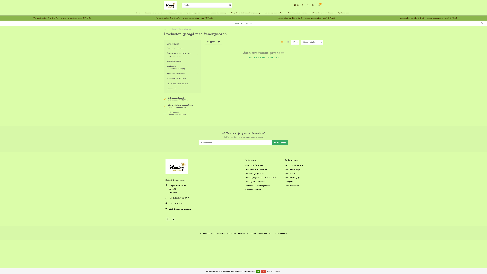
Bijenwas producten (274, 13)
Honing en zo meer (153, 13)
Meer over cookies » (274, 271)
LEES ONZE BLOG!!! (243, 23)
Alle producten (292, 185)
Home (138, 13)
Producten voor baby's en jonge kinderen (186, 13)
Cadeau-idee (343, 13)
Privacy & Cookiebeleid (256, 181)
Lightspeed (252, 233)
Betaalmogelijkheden (254, 173)
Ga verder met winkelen (264, 57)
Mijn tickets (291, 173)
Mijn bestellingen (293, 169)
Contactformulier (253, 190)
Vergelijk (289, 181)
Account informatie (294, 165)
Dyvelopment (282, 233)
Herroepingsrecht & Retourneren (260, 177)
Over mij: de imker (254, 165)
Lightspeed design (266, 233)
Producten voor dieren (322, 13)
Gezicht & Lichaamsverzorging (245, 13)
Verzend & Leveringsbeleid (257, 185)
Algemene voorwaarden (256, 169)
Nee (263, 271)
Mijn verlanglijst (292, 177)
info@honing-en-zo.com (180, 209)
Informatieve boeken (297, 13)
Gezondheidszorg (218, 13)
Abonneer (281, 143)
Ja (258, 271)
